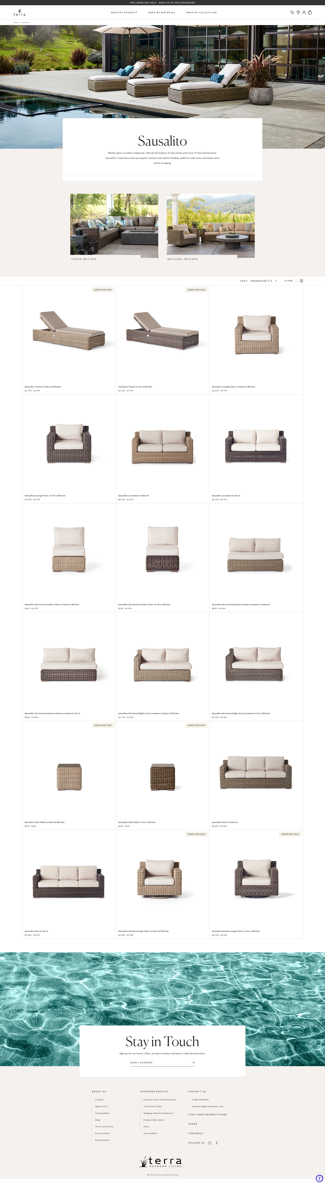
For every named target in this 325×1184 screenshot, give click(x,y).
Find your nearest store (207, 1114)
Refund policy (102, 1140)
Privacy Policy (102, 1133)
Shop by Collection (201, 12)
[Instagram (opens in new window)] (209, 1142)
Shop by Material (161, 12)
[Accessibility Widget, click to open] (319, 1178)
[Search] (292, 12)
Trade (193, 1124)
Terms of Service (104, 1126)
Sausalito (25, 22)
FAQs (146, 1126)
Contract (196, 1133)
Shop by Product (124, 12)
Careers (99, 1099)
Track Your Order (153, 1106)
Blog (97, 1120)
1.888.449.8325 (200, 1099)
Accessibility (150, 1133)
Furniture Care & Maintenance (160, 1099)
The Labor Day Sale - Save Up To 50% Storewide (162, 2)
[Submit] (193, 1062)
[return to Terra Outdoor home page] (19, 12)
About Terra (101, 1106)
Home (16, 22)
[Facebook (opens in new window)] (216, 1142)
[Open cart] (309, 12)
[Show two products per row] (296, 280)
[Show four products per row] (301, 280)
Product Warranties (154, 1120)
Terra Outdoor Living (167, 1175)
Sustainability (102, 1113)
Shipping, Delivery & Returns (159, 1113)
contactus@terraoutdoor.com (207, 1106)
